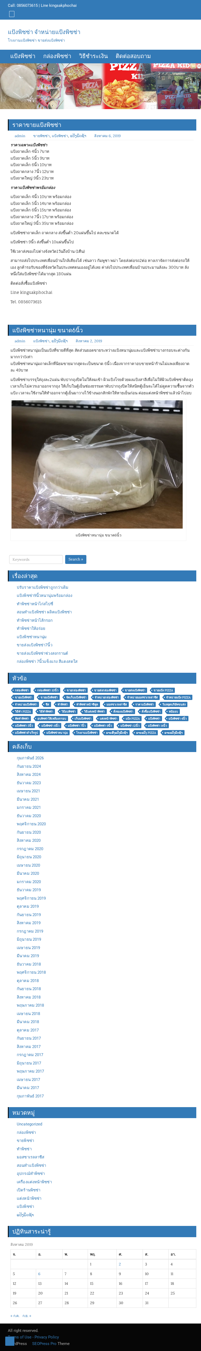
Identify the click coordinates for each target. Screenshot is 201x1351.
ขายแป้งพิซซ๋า (49, 697)
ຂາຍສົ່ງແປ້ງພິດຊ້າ (117, 733)
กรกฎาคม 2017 (30, 1054)
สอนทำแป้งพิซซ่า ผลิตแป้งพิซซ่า (44, 612)
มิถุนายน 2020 (29, 857)
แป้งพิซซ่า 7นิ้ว (77, 725)
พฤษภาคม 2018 (30, 1005)
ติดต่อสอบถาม (133, 56)
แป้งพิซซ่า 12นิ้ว (129, 725)
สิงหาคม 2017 (29, 1046)
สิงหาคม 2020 (29, 840)
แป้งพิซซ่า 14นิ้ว (157, 725)
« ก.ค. (14, 1315)
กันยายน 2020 (29, 832)
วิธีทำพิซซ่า (46, 711)
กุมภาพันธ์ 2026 (30, 758)
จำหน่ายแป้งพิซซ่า (26, 704)
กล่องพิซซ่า (57, 56)
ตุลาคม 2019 (28, 906)
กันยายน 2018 (29, 988)
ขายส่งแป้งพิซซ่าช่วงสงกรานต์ (42, 653)
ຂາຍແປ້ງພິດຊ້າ (173, 733)
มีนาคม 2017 (28, 1087)
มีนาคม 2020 (28, 873)
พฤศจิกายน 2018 (31, 972)
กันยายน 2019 (29, 914)
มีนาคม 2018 (28, 1021)
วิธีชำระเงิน (93, 56)
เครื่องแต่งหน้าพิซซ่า (34, 1182)
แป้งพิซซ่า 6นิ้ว (50, 725)
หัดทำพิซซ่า (22, 718)
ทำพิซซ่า (63, 704)
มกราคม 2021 (29, 807)
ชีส (47, 704)
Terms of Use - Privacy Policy (33, 1337)
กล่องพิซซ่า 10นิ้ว (47, 690)
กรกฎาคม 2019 (30, 931)
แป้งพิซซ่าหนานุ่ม (32, 637)
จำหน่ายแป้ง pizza (178, 697)
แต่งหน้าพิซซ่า (108, 718)
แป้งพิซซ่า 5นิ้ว (24, 725)
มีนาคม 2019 (28, 956)
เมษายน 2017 (28, 1079)
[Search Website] (11, 14)
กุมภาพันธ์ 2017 (30, 1096)
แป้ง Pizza (133, 718)
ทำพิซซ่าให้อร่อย (31, 628)
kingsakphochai (63, 5)
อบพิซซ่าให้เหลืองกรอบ (51, 718)
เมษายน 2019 (28, 947)
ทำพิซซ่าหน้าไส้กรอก (35, 620)
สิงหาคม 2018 (29, 997)
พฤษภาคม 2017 (30, 1071)
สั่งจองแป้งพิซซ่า (123, 711)
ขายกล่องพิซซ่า (76, 690)
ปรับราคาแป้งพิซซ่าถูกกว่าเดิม (42, 587)
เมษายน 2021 (28, 791)
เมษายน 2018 (28, 1013)
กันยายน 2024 (29, 766)
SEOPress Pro (44, 1343)
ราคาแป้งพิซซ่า (144, 704)
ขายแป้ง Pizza (163, 690)
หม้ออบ (173, 711)
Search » (76, 559)
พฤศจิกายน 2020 (31, 824)
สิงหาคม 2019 (29, 923)
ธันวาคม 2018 (29, 964)
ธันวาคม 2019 (29, 890)
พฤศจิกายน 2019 (31, 898)
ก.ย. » (27, 1315)
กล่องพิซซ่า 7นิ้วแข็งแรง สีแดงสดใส (47, 661)
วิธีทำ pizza (23, 711)
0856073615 (27, 5)
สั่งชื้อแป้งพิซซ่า (151, 711)
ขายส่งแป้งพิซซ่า (135, 690)
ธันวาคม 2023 (29, 783)
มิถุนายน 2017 (29, 1063)
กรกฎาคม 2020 (30, 849)
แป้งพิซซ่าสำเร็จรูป (26, 733)
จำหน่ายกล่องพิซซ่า (107, 697)
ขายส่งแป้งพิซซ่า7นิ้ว (34, 645)
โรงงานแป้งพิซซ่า (87, 733)
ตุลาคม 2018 (28, 980)
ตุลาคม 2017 (28, 1030)
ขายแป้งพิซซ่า (23, 697)
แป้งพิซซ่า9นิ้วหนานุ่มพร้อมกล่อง (44, 595)
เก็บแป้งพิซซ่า (83, 718)
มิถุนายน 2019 (29, 939)
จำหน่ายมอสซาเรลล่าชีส (142, 697)
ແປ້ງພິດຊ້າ (78, 135)
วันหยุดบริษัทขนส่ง (174, 704)
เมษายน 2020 (28, 865)
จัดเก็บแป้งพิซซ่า (76, 697)
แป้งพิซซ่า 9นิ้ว (103, 725)
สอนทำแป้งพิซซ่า (31, 1165)
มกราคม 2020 (29, 881)
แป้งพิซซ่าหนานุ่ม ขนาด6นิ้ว (47, 330)
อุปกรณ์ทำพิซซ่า (31, 1173)
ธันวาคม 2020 (29, 816)
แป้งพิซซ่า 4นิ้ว (178, 718)
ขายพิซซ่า (41, 135)
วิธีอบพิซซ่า (69, 711)
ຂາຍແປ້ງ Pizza (146, 733)
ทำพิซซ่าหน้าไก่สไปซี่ (35, 604)
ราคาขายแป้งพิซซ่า (36, 124)
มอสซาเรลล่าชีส (117, 704)
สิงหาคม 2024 (29, 774)
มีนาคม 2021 (28, 799)
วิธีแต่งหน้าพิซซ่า (94, 711)
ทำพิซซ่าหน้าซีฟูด (87, 704)
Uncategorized (29, 1124)
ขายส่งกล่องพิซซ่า (105, 690)
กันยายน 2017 (29, 1038)
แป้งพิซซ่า (22, 56)
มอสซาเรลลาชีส (30, 1157)
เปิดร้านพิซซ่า (28, 1190)
